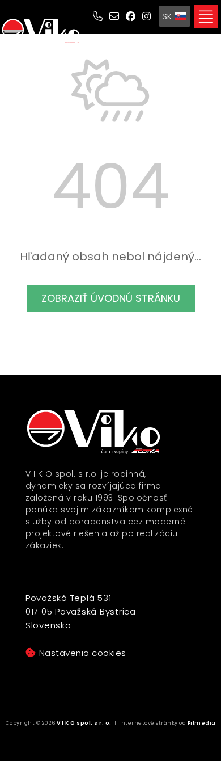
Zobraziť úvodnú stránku (110, 298)
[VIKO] (40, 32)
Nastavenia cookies (82, 653)
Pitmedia (202, 723)
